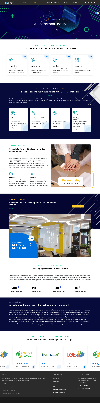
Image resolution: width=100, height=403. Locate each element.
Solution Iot (14, 118)
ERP (54, 387)
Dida (70, 400)
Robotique (56, 118)
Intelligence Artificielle (38, 118)
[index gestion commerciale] (24, 355)
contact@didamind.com (85, 388)
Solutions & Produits (49, 2)
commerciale (25, 366)
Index (18, 363)
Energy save (73, 363)
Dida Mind (39, 400)
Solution (43, 366)
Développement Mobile (59, 389)
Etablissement (51, 366)
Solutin (17, 366)
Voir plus (13, 128)
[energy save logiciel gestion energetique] (7, 366)
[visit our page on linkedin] (31, 238)
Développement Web (59, 392)
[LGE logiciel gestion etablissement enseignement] (59, 366)
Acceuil (40, 19)
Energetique (76, 366)
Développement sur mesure (79, 118)
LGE (43, 363)
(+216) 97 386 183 (83, 385)
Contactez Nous (78, 206)
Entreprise (33, 2)
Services (65, 2)
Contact (76, 2)
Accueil (23, 2)
